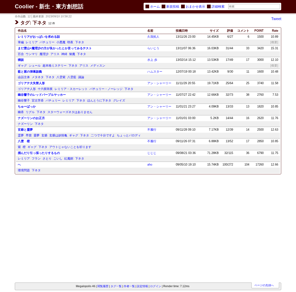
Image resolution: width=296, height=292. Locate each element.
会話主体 (24, 77)
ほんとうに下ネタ (99, 100)
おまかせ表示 (195, 6)
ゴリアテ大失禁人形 (31, 83)
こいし (57, 158)
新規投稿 (172, 6)
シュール (35, 65)
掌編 (21, 42)
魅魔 (72, 54)
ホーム (155, 6)
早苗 (29, 135)
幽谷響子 (24, 100)
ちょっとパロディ (129, 135)
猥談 (21, 59)
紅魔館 (68, 158)
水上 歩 (152, 59)
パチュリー (47, 42)
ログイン (155, 286)
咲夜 (70, 42)
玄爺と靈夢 (25, 129)
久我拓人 (153, 36)
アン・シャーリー (159, 83)
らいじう (153, 48)
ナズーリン (25, 124)
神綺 (64, 54)
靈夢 (37, 135)
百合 (21, 54)
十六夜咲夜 (45, 89)
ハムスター (154, 71)
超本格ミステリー (55, 65)
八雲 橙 (24, 141)
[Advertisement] (41, 202)
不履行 (151, 129)
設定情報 (142, 286)
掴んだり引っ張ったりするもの (39, 153)
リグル (30, 112)
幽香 (21, 112)
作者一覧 (129, 286)
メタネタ (38, 77)
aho (149, 164)
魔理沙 (44, 54)
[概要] (274, 42)
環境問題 (24, 170)
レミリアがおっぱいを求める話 (39, 36)
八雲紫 (60, 77)
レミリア (32, 42)
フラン (36, 158)
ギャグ (22, 65)
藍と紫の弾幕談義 (30, 71)
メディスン (97, 65)
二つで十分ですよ (103, 135)
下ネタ (79, 42)
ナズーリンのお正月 (31, 118)
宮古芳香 (38, 100)
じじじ (151, 153)
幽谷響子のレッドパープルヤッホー (42, 94)
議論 (81, 77)
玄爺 (44, 135)
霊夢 (21, 135)
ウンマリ (32, 54)
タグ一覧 (116, 286)
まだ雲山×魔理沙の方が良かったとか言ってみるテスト (55, 48)
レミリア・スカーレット (71, 89)
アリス (54, 54)
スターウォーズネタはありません (69, 112)
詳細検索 (218, 6)
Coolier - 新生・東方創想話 (49, 6)
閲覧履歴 (102, 286)
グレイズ (119, 100)
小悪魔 (60, 42)
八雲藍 (71, 77)
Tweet (276, 19)
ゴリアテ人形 (27, 89)
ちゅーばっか (27, 106)
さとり (47, 158)
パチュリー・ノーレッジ (106, 89)
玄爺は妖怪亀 (58, 135)
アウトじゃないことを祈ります (70, 147)
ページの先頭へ (264, 285)
